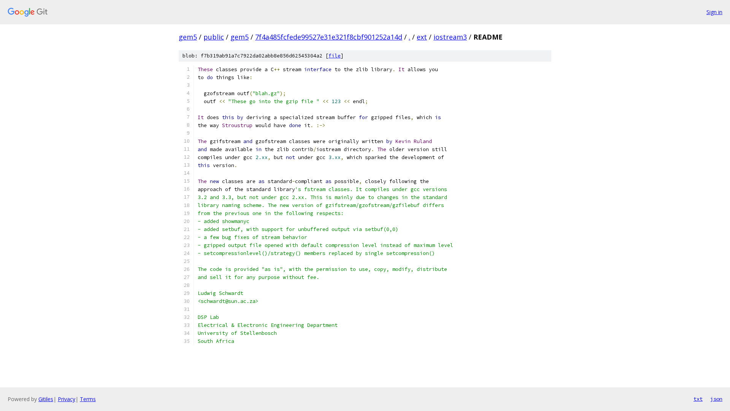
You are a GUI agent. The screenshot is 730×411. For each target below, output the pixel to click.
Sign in (714, 12)
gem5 (188, 36)
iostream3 (450, 36)
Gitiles (45, 399)
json (716, 398)
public (213, 36)
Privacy (66, 399)
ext (422, 36)
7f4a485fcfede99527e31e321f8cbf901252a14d (328, 36)
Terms (88, 399)
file (334, 56)
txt (698, 398)
